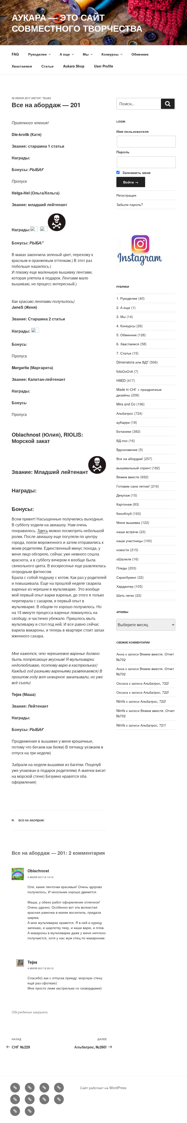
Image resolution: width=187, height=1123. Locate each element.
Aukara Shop (73, 66)
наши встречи (127, 531)
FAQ (15, 54)
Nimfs (120, 701)
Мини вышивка (128, 522)
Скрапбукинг (126, 577)
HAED (121, 380)
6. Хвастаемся (127, 343)
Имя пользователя (132, 131)
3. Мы (121, 316)
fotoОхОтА (124, 371)
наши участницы (129, 540)
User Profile (103, 66)
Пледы (121, 568)
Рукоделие (37, 54)
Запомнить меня (136, 172)
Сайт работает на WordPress (103, 1087)
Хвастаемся (22, 66)
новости (122, 549)
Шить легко (125, 595)
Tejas (46, 98)
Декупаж (123, 495)
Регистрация (126, 195)
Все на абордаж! (31, 820)
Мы (86, 54)
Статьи (47, 66)
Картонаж (124, 504)
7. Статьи (123, 353)
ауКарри (123, 422)
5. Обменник (126, 334)
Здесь (42, 530)
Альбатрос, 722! (156, 683)
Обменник (140, 54)
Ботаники (123, 431)
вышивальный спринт (133, 467)
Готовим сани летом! (133, 486)
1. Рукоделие (126, 298)
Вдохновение (127, 449)
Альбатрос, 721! (153, 725)
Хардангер (124, 586)
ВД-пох (122, 440)
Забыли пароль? (129, 204)
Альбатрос (124, 413)
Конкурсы (110, 54)
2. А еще (123, 307)
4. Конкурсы (125, 325)
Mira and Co (125, 404)
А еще (65, 54)
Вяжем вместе (127, 476)
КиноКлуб (124, 513)
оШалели (123, 559)
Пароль (123, 151)
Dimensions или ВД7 (132, 362)
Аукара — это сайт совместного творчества (77, 22)
